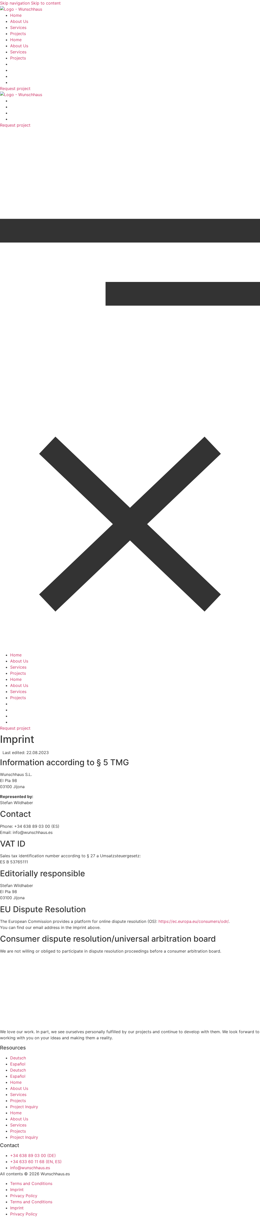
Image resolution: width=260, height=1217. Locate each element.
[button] (130, 390)
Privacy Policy (23, 1195)
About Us (19, 21)
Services (18, 27)
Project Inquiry (24, 1106)
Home (16, 15)
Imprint (17, 1189)
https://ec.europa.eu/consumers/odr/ (193, 921)
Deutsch (18, 1057)
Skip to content (46, 3)
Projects (18, 33)
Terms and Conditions (31, 1183)
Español (17, 1063)
